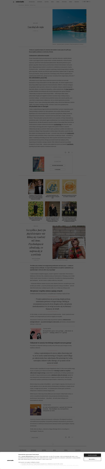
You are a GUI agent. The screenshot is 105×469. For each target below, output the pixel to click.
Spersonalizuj (92, 459)
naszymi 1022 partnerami (27, 456)
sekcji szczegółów (69, 467)
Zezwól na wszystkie (92, 455)
